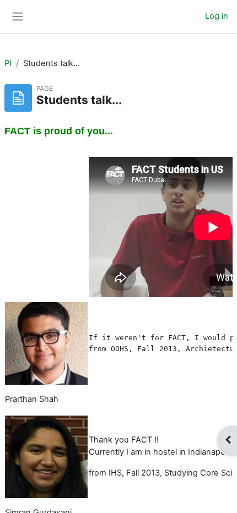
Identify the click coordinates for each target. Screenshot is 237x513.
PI (8, 63)
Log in (216, 16)
